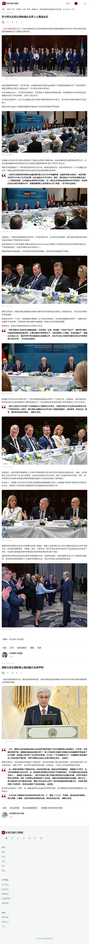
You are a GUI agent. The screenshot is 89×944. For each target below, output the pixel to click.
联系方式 (5, 922)
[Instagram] (3, 22)
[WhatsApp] (7, 22)
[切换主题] (77, 3)
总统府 (18, 9)
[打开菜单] (85, 3)
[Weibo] (24, 838)
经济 (3, 866)
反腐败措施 (6, 898)
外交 (12, 648)
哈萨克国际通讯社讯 (12, 28)
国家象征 (5, 894)
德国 (32, 648)
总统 (4, 648)
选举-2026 (11, 9)
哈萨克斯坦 (22, 648)
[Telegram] (12, 22)
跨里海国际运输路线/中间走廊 (50, 9)
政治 (3, 857)
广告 (3, 926)
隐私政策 (5, 889)
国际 (3, 870)
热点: (3, 9)
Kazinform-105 (69, 9)
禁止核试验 (14, 808)
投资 (39, 648)
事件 (28, 9)
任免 (24, 9)
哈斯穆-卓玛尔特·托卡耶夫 (52, 808)
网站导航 (5, 917)
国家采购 (5, 903)
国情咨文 (35, 9)
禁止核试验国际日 (30, 808)
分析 (3, 861)
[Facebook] (16, 22)
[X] (21, 22)
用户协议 (5, 884)
